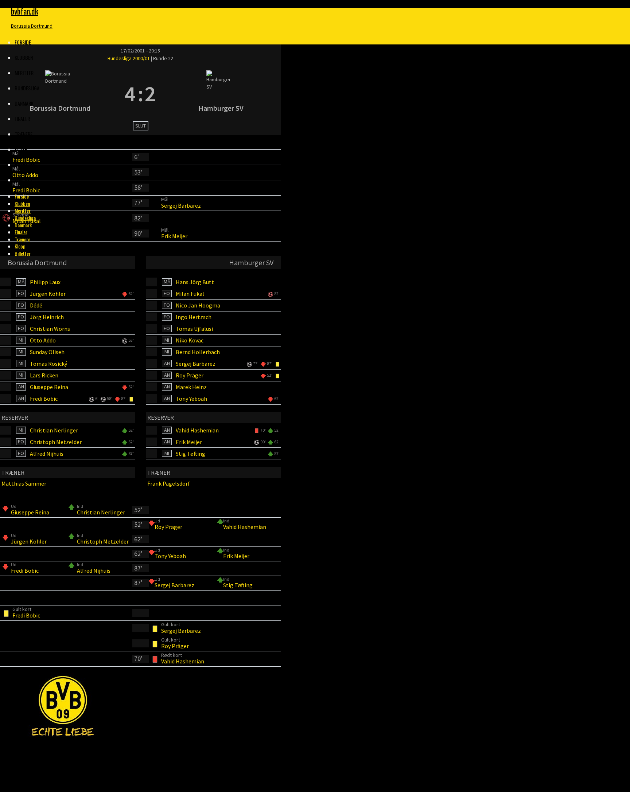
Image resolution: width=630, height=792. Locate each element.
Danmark (23, 225)
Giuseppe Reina (49, 387)
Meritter (23, 210)
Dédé (36, 305)
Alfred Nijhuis (46, 453)
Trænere (23, 134)
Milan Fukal (26, 220)
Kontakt (23, 180)
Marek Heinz (191, 387)
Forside (23, 42)
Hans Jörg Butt (195, 282)
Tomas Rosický (48, 363)
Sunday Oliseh (47, 352)
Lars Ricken (44, 375)
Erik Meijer (174, 236)
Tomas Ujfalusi (194, 328)
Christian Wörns (50, 328)
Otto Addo (25, 175)
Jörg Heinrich (47, 317)
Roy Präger (189, 375)
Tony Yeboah (191, 398)
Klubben (24, 57)
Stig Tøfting (190, 453)
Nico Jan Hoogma (198, 305)
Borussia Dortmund (31, 26)
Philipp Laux (45, 282)
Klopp (21, 149)
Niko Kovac (189, 340)
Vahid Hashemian (197, 430)
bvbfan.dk (24, 11)
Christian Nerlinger (54, 430)
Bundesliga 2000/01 (129, 58)
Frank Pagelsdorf (168, 483)
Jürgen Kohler (48, 293)
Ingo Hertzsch (193, 317)
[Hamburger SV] (221, 93)
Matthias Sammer (23, 483)
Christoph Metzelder (56, 442)
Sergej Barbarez (181, 205)
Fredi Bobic (26, 159)
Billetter (25, 164)
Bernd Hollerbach (198, 352)
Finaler (22, 118)
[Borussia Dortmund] (60, 93)
